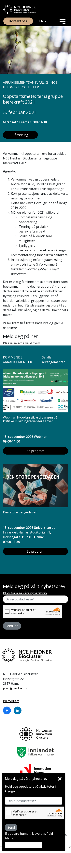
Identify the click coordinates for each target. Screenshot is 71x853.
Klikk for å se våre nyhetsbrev (25, 593)
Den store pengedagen (20, 512)
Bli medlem (11, 701)
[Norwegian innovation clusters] (35, 734)
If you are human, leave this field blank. (29, 835)
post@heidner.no (15, 688)
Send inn (12, 626)
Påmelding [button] (20, 135)
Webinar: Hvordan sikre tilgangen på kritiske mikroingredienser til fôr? (30, 419)
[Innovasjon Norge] (35, 769)
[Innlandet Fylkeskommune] (35, 752)
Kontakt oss (18, 21)
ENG (42, 21)
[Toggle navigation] (62, 21)
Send (11, 827)
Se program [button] (35, 451)
